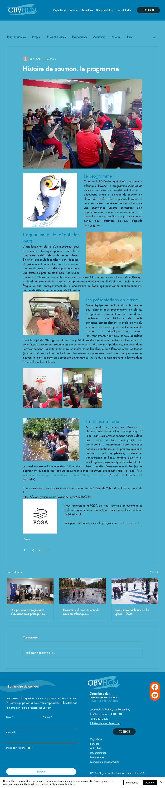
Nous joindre (97, 757)
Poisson (116, 37)
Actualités (99, 37)
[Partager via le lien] (48, 550)
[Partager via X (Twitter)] (32, 550)
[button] (154, 36)
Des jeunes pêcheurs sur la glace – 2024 (132, 612)
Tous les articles (16, 37)
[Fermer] (161, 782)
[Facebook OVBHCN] (154, 687)
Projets (36, 37)
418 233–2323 (99, 718)
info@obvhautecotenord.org (105, 723)
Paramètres (132, 782)
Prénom (48, 717)
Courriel (11, 732)
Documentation (98, 753)
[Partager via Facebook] (24, 550)
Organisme (96, 739)
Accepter (150, 782)
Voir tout (154, 571)
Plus (129, 37)
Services (94, 744)
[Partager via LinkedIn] (40, 550)
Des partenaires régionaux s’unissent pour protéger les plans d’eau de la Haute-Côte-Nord (29, 612)
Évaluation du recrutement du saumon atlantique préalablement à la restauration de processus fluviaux (81, 612)
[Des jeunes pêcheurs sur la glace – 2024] (135, 591)
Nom (10, 717)
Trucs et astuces (56, 37)
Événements (79, 37)
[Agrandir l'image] (42, 388)
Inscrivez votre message (20, 747)
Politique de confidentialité (104, 762)
